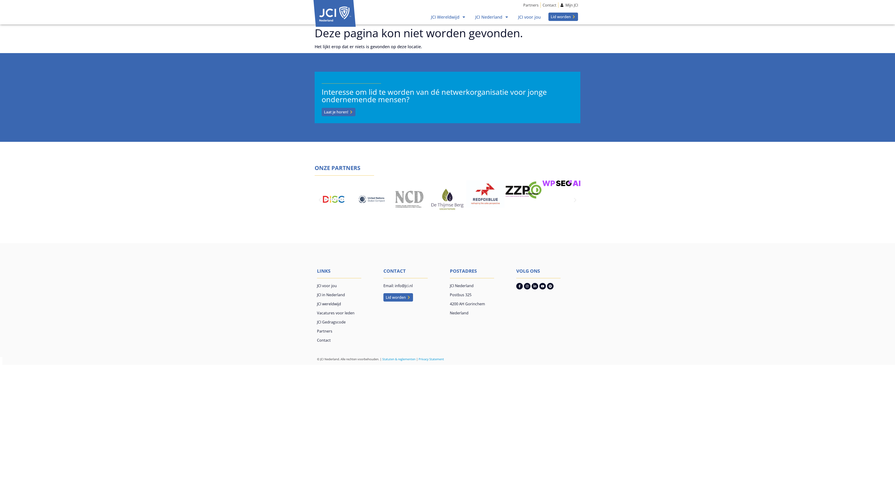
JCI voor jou (529, 17)
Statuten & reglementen (399, 359)
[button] (320, 200)
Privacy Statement (431, 359)
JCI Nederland (488, 17)
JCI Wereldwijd (445, 17)
